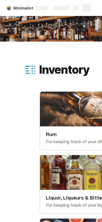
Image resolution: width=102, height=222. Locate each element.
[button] (42, 57)
